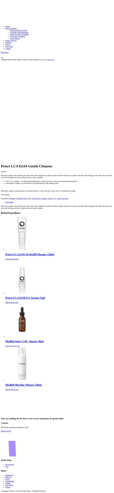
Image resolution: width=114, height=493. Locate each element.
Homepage (9, 475)
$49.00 (23, 387)
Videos (7, 487)
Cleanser (12, 198)
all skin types (36, 198)
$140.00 (24, 343)
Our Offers (9, 47)
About (7, 45)
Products (8, 43)
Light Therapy (15, 38)
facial (50, 198)
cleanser (44, 198)
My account (9, 464)
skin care (65, 198)
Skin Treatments (11, 28)
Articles (8, 483)
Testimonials (9, 481)
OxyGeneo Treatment (17, 36)
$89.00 (25, 299)
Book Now (5, 52)
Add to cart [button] (15, 346)
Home (7, 26)
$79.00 (29, 256)
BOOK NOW (6, 431)
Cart (6, 466)
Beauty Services (11, 41)
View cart (50, 60)
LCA (54, 198)
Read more (14, 259)
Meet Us (8, 477)
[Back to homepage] (12, 23)
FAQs (7, 479)
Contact (8, 49)
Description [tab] (9, 202)
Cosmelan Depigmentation (19, 32)
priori (59, 198)
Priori (25, 198)
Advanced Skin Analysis (18, 30)
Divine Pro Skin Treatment (19, 34)
